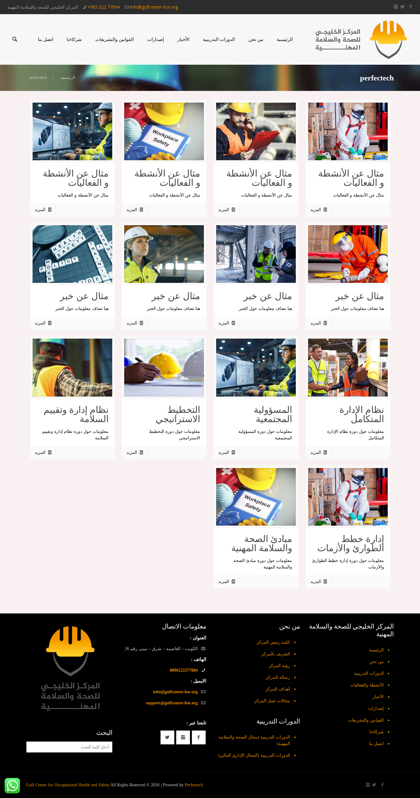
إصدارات (376, 708)
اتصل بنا (376, 743)
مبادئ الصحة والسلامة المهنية (261, 543)
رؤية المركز (279, 665)
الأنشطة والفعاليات (367, 685)
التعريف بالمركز (275, 654)
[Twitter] (402, 6)
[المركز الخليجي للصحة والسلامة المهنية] (361, 39)
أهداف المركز (277, 689)
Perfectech (194, 785)
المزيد (315, 209)
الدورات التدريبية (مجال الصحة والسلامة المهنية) (254, 740)
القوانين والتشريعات (366, 720)
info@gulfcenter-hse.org (154, 7)
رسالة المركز (278, 677)
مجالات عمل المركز (272, 700)
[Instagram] (396, 6)
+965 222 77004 (103, 7)
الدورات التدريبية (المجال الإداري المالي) (254, 755)
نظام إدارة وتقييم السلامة (76, 414)
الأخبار (378, 696)
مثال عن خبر (359, 296)
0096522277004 (184, 670)
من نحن (376, 661)
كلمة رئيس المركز (273, 642)
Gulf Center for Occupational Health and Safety (67, 785)
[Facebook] (410, 6)
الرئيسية (68, 77)
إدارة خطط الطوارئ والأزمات (350, 543)
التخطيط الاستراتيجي (178, 414)
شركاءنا (377, 732)
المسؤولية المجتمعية (273, 414)
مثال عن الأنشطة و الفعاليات (351, 178)
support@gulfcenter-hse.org (172, 703)
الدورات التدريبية (369, 673)
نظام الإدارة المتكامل (361, 414)
